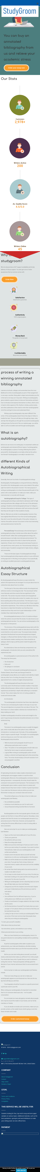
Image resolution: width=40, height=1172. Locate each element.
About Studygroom (7, 1077)
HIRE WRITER (21, 1170)
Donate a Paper (6, 1084)
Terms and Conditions (8, 1096)
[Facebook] (1, 1053)
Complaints (4, 1101)
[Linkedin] (5, 1053)
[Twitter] (3, 1053)
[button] (16, 67)
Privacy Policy (5, 1099)
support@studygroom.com (11, 1059)
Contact (3, 1079)
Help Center (4, 1082)
